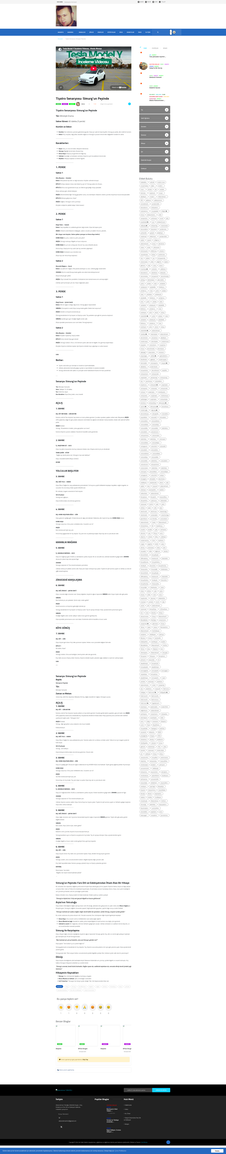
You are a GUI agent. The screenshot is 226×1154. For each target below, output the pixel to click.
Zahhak (105, 986)
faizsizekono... (144, 207)
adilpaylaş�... (144, 226)
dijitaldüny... (144, 367)
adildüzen (148, 200)
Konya (162, 624)
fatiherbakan (151, 280)
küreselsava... (165, 406)
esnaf (161, 218)
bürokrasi (143, 403)
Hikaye (58, 104)
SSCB (159, 736)
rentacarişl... (154, 388)
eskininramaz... (165, 757)
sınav (160, 595)
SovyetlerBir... (144, 728)
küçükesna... (144, 385)
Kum (162, 649)
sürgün (142, 544)
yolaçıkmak (161, 685)
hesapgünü (144, 479)
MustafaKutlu (144, 620)
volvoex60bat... (145, 425)
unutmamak (151, 548)
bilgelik (91, 986)
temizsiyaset (144, 251)
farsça (154, 754)
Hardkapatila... (144, 743)
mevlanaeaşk (144, 765)
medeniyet (144, 236)
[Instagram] (163, 32)
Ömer (140, 32)
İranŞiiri (163, 642)
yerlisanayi (154, 218)
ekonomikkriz (144, 229)
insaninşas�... (144, 269)
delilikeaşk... (156, 768)
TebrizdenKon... (164, 627)
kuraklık (150, 529)
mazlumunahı (153, 482)
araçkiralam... (144, 377)
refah (160, 215)
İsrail (147, 613)
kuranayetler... (152, 490)
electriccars (154, 511)
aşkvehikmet (155, 775)
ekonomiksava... (145, 414)
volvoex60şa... (156, 425)
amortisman (149, 381)
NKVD (159, 732)
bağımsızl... (158, 551)
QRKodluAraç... (144, 558)
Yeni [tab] (145, 48)
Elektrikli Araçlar (154, 64)
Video (121, 32)
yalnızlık (152, 182)
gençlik (152, 233)
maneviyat (143, 504)
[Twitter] (158, 32)
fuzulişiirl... (153, 765)
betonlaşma (144, 718)
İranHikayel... (154, 642)
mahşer (162, 475)
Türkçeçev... (153, 656)
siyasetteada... (144, 254)
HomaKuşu (113, 986)
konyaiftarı (155, 757)
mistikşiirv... (144, 786)
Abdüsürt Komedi (155, 77)
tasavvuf (155, 486)
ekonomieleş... (144, 276)
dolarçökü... (163, 273)
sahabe (149, 283)
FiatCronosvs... (155, 700)
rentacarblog (152, 403)
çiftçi (167, 218)
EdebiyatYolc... (144, 642)
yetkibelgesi (144, 399)
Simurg (73, 986)
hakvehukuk (161, 479)
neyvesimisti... (154, 772)
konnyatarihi (155, 671)
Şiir (150, 55)
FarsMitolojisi (82, 986)
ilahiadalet (152, 479)
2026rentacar (164, 396)
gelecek (143, 265)
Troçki (148, 725)
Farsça (155, 533)
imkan (142, 591)
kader (149, 508)
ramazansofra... (145, 757)
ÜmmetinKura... (145, 526)
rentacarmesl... (145, 374)
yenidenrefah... (156, 204)
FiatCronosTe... (155, 696)
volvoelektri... (163, 417)
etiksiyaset (156, 247)
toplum (166, 262)
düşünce (143, 537)
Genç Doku (158, 94)
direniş (142, 548)
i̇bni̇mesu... (162, 287)
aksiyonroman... (145, 616)
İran (142, 613)
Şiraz (148, 649)
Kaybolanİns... (158, 794)
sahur (164, 747)
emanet (162, 251)
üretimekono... (144, 211)
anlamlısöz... (149, 689)
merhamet (163, 529)
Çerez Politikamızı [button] (120, 1151)
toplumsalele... (154, 707)
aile (156, 189)
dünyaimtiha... (144, 501)
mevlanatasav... (145, 775)
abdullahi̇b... (153, 287)
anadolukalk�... (145, 222)
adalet (142, 240)
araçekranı (163, 345)
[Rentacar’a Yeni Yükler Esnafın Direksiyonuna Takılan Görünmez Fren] (100, 1108)
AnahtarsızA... (155, 558)
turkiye (153, 254)
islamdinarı (154, 273)
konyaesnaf (155, 276)
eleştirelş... (144, 761)
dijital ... (153, 186)
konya (142, 215)
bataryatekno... (163, 804)
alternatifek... (160, 280)
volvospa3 (162, 439)
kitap (120, 986)
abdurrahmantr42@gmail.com (67, 1121)
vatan (162, 544)
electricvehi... (144, 511)
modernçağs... (144, 410)
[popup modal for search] (178, 32)
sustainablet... (154, 515)
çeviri (161, 533)
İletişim (147, 32)
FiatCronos (166, 689)
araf (148, 605)
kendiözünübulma (62, 990)
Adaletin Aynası (154, 87)
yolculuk (127, 986)
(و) (59, 1117)
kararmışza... (144, 707)
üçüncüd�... (144, 406)
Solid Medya (144, 1142)
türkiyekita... (164, 714)
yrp (153, 222)
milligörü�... (164, 211)
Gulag (148, 721)
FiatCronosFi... (144, 700)
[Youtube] (75, 1126)
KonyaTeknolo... (145, 562)
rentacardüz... (144, 396)
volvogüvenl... (144, 446)
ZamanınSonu (151, 790)
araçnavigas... (144, 356)
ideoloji (166, 551)
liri (158, 660)
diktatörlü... (152, 732)
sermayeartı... (144, 388)
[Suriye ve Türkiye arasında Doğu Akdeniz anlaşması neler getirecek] (100, 1120)
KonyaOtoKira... (156, 562)
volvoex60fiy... (144, 428)
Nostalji (143, 794)
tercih (157, 602)
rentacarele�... (154, 385)
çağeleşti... (153, 359)
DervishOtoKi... (145, 555)
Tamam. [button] (217, 1151)
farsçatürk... (154, 497)
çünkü (142, 283)
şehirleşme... (144, 714)
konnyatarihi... (155, 678)
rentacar (143, 392)
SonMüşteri (158, 797)
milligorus (156, 240)
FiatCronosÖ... (144, 696)
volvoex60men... (155, 421)
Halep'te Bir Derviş (155, 68)
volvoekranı (154, 338)
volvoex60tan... (145, 443)
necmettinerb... (145, 204)
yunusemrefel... (155, 779)
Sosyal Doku (152, 98)
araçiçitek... (144, 345)
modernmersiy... (145, 540)
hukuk (142, 247)
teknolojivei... (161, 349)
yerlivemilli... (144, 233)
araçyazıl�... (164, 363)
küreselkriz (165, 414)
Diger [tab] (165, 48)
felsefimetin (144, 359)
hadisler (162, 490)
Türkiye (161, 613)
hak (142, 258)
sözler (154, 685)
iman (151, 291)
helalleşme (144, 482)
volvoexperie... (154, 363)
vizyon (161, 265)
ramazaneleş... (153, 761)
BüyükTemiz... (156, 725)
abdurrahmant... (145, 244)
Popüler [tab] (155, 48)
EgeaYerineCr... (156, 703)
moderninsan (165, 341)
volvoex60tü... (155, 428)
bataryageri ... (144, 815)
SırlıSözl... (163, 801)
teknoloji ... (143, 193)
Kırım (153, 540)
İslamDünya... (159, 526)
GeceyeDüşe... (153, 609)
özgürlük (149, 544)
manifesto (160, 540)
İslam (163, 94)
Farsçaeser (144, 656)
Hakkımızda (128, 1105)
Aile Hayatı (152, 94)
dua (142, 689)
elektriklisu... (165, 428)
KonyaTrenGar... (163, 566)
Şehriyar (161, 634)
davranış (153, 598)
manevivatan (164, 226)
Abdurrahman (154, 801)
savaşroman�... (145, 624)
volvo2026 (154, 446)
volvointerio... (153, 345)
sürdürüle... (154, 269)
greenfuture (144, 519)
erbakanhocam (161, 222)
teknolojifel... (144, 363)
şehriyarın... (162, 765)
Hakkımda (70, 32)
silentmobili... (144, 515)
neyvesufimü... (164, 783)
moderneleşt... (161, 750)
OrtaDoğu (153, 620)
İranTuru (165, 645)
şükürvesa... (154, 501)
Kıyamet (143, 790)
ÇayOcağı (152, 786)
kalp (149, 265)
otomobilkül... (144, 812)
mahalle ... (162, 189)
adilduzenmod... (158, 200)
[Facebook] (154, 32)
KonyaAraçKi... (155, 555)
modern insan (161, 182)
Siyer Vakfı (166, 96)
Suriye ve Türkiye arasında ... (113, 1121)
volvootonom (154, 432)
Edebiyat (72, 104)
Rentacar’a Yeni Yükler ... (112, 1110)
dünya (162, 312)
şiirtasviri (143, 660)
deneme (143, 533)
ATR (142, 200)
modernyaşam (162, 359)
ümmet (150, 537)
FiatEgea (143, 692)
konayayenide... (162, 258)
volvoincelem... (156, 435)
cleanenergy (163, 511)
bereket (143, 750)
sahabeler (162, 283)
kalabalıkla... (144, 182)
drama (155, 627)
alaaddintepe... (145, 663)
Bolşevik (163, 721)
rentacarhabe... (164, 399)
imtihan (143, 508)
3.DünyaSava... (164, 609)
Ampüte (58, 1048)
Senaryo (65, 104)
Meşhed (155, 649)
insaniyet (143, 602)
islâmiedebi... (163, 501)
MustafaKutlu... (144, 645)
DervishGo (152, 566)
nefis (155, 508)
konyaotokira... (145, 370)
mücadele (143, 551)
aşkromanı (155, 624)
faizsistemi (154, 229)
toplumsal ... (153, 193)
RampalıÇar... (161, 786)
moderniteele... (154, 367)
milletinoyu (154, 251)
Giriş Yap (85, 1059)
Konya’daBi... (154, 569)
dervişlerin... (164, 772)
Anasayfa (60, 32)
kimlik (156, 544)
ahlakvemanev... (151, 215)
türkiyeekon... (155, 207)
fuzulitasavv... (165, 775)
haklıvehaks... (144, 493)
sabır (167, 482)
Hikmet (150, 794)
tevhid (151, 504)
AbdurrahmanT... (163, 522)
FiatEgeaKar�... (164, 692)
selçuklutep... (144, 674)
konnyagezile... (145, 671)
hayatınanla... (144, 598)
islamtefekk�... (145, 316)
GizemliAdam (162, 790)
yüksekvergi (154, 377)
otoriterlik (143, 732)
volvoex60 (154, 417)
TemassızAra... (144, 569)
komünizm (155, 721)
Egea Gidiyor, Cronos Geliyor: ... (114, 1131)
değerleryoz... (144, 710)
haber (149, 627)
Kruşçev (152, 736)
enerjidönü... (154, 815)
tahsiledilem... (159, 381)
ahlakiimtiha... (162, 598)
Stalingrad (154, 728)
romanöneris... (163, 620)
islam (155, 283)
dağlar (97, 986)
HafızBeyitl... (153, 634)
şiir (141, 754)
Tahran (142, 627)
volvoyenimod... (145, 435)
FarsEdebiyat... (156, 631)
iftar (159, 747)
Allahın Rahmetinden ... (157, 100)
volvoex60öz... (144, 421)
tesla (160, 812)
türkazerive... (144, 772)
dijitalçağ (143, 352)
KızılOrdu (162, 728)
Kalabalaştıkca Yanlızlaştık (70, 2)
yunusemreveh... (145, 768)
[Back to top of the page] (168, 1142)
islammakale (154, 334)
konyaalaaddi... (145, 667)
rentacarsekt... (155, 374)
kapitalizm (153, 812)
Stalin (161, 718)
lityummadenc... (145, 808)
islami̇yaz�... (144, 334)
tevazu (142, 595)
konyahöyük (155, 663)
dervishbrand (155, 370)
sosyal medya (144, 186)
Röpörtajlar (111, 32)
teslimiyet (143, 312)
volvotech (161, 352)
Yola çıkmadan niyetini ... (157, 56)
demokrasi (161, 244)
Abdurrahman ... (162, 197)
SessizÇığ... (144, 804)
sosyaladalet (154, 211)
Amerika (153, 613)
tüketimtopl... (151, 747)
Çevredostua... (164, 815)
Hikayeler (101, 32)
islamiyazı (143, 490)
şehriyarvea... (144, 779)
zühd (150, 312)
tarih (164, 548)
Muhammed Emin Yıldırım (156, 96)
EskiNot (150, 797)
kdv (142, 381)
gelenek (143, 747)
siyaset (149, 240)
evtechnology (165, 515)
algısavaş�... (154, 410)
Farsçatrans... (162, 656)
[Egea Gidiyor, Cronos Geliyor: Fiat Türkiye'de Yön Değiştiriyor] (100, 1130)
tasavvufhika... (164, 761)
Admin (83, 104)
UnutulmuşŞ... (144, 801)
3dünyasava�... (163, 403)
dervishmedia (150, 349)
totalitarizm (160, 739)
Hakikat (143, 797)
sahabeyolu (144, 287)
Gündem (151, 66)
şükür (163, 504)
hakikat (148, 258)
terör (142, 721)
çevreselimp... (155, 808)
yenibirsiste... (163, 229)
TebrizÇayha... (144, 652)
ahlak (152, 262)
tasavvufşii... (152, 660)
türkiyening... (154, 226)
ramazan (153, 743)
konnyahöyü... (154, 674)
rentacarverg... (164, 377)
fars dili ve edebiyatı (75, 990)
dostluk (150, 189)
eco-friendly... (153, 519)
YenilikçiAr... (144, 566)
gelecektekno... (164, 356)
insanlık (143, 529)
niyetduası (159, 681)
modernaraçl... (144, 341)
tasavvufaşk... (144, 783)
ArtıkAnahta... (164, 569)
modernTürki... (165, 707)
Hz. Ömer (127, 1113)
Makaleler (82, 32)
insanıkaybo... (153, 718)
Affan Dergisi (82, 1048)
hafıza (158, 548)
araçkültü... (165, 370)
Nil (152, 526)
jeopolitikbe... (144, 417)
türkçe (161, 754)
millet (150, 551)
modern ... (160, 186)
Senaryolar (130, 32)
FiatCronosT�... (152, 692)
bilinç (156, 537)
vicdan (148, 247)
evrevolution (163, 519)
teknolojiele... (154, 341)
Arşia (67, 986)
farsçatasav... (144, 497)
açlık (156, 529)
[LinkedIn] (160, 32)
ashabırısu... (144, 291)
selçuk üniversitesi (89, 990)
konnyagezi (165, 671)
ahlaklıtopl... (160, 233)
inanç (154, 265)
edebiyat (163, 537)
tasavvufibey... (163, 497)
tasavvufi (157, 689)
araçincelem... (152, 352)
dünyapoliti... (155, 414)
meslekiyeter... (162, 392)
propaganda (144, 736)
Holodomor (144, 739)
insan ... (143, 189)
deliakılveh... (154, 783)
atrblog (143, 280)
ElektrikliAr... (165, 558)
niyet (163, 678)
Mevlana (143, 638)
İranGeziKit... (158, 638)
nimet (162, 587)
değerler (159, 262)
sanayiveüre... (144, 218)
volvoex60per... (156, 443)
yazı (149, 533)
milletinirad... (153, 236)
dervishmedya (165, 276)
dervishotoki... (144, 338)
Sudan (154, 522)
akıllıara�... (154, 356)
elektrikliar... (144, 439)
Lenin (142, 725)
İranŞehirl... (144, 634)
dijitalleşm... (144, 197)
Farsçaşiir (165, 652)
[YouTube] (166, 32)
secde (142, 605)
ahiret (156, 312)
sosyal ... (161, 193)
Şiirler (91, 32)
